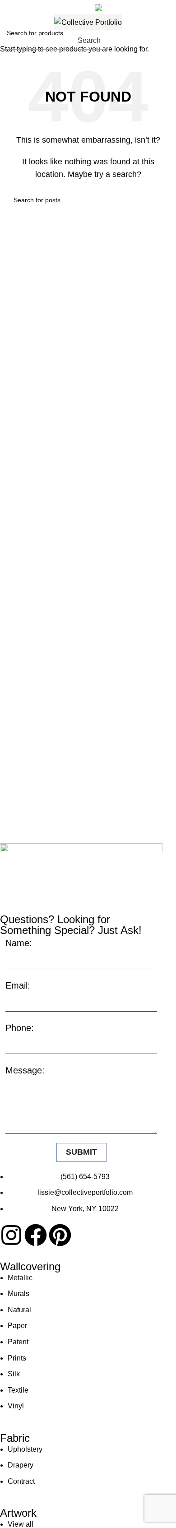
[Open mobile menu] (165, 41)
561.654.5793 (39, 6)
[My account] (143, 41)
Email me (131, 6)
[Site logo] (88, 22)
